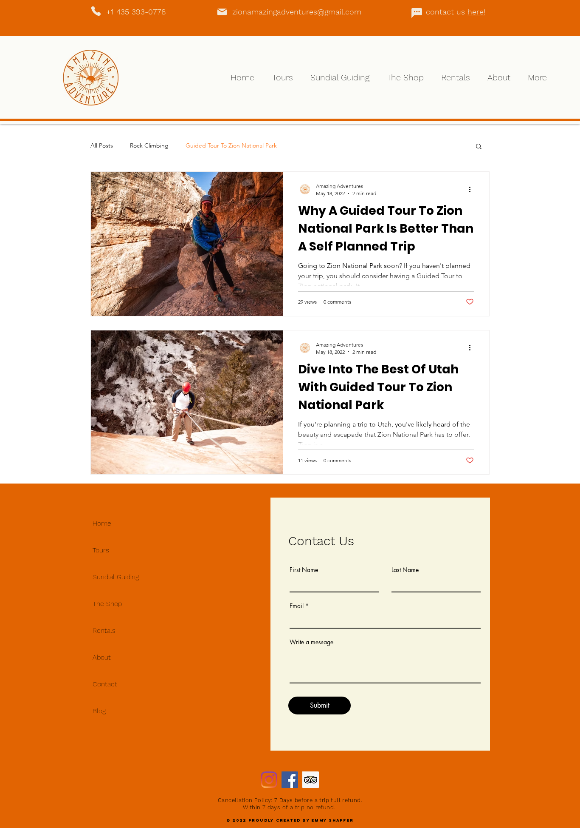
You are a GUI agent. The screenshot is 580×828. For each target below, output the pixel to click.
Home (102, 523)
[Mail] (222, 11)
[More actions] (472, 189)
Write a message (311, 642)
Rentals (104, 630)
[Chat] (416, 12)
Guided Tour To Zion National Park (231, 145)
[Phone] (95, 11)
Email (297, 606)
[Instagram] (269, 779)
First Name (304, 570)
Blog (99, 711)
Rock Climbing (149, 145)
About (102, 657)
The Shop (107, 604)
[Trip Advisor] (310, 779)
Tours (101, 550)
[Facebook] (290, 779)
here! (476, 11)
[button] (479, 146)
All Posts (101, 145)
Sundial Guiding (116, 577)
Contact (105, 684)
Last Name (405, 570)
